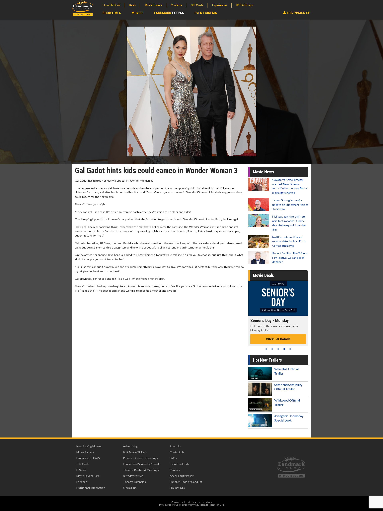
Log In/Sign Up (298, 13)
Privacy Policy (166, 504)
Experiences (219, 5)
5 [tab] (290, 349)
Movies (137, 13)
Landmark (169, 13)
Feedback (82, 481)
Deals (132, 5)
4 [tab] (284, 349)
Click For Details (285, 335)
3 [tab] (278, 349)
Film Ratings (177, 487)
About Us (176, 446)
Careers (175, 470)
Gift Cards (197, 5)
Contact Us (177, 452)
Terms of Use (217, 504)
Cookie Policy (182, 504)
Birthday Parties (133, 475)
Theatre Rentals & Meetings (141, 470)
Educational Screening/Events (142, 464)
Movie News (263, 171)
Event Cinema (205, 13)
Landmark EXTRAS (88, 458)
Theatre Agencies (134, 481)
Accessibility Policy (181, 475)
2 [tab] (272, 349)
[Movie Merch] (285, 298)
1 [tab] (266, 349)
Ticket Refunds (179, 464)
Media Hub (129, 487)
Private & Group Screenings (140, 458)
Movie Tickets (85, 452)
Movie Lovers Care (88, 475)
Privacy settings (199, 504)
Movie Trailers (153, 5)
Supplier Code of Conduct (186, 481)
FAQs (173, 458)
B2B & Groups (245, 5)
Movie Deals (263, 275)
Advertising (130, 446)
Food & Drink (112, 5)
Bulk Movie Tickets (135, 452)
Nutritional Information (90, 487)
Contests (176, 5)
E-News (81, 470)
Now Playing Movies (88, 446)
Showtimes (112, 13)
